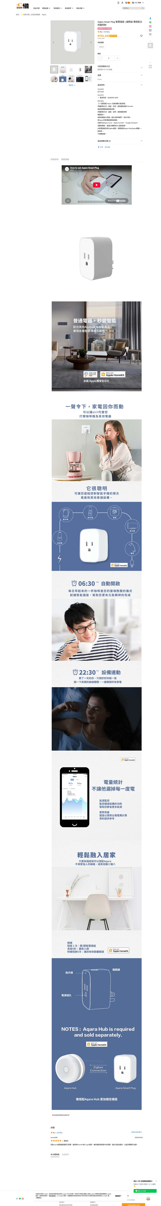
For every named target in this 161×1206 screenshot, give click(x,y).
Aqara (100, 79)
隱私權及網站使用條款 (65, 1205)
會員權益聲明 (94, 1205)
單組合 (101, 47)
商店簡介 (62, 1202)
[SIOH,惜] (23, 5)
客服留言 (92, 1202)
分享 (101, 147)
